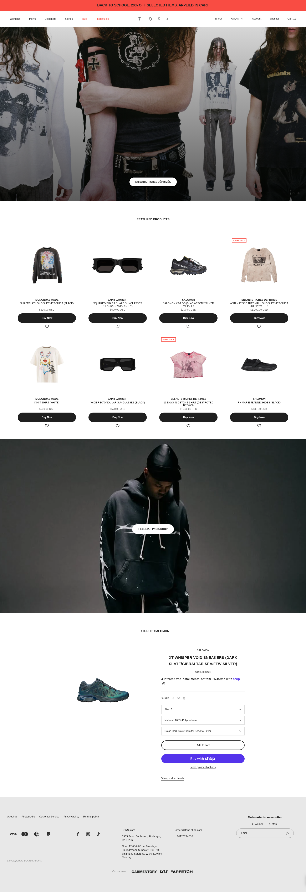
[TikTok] (98, 834)
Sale (84, 18)
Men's (32, 18)
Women (259, 824)
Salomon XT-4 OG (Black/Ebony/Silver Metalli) (188, 305)
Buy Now (47, 318)
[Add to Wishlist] (47, 326)
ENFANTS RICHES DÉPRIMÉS (153, 181)
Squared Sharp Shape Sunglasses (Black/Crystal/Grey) (117, 305)
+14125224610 (184, 836)
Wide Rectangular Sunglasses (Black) (118, 402)
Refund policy (91, 816)
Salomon (203, 650)
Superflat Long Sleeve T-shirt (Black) (47, 303)
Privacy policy (71, 816)
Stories (69, 18)
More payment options (203, 767)
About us (12, 816)
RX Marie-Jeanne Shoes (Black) (259, 402)
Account (256, 18)
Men (274, 824)
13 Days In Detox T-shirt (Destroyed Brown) (188, 404)
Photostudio (102, 18)
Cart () (291, 18)
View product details (172, 778)
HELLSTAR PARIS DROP (153, 529)
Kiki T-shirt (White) (46, 402)
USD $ (235, 18)
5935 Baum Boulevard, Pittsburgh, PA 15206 (141, 838)
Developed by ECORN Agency (24, 860)
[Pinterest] (184, 698)
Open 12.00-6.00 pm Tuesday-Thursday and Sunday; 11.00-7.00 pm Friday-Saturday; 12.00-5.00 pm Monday (142, 852)
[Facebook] (173, 698)
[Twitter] (178, 698)
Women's (15, 18)
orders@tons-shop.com (188, 830)
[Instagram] (88, 834)
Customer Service (49, 816)
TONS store (128, 830)
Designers (50, 18)
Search (218, 18)
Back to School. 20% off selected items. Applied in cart (153, 5)
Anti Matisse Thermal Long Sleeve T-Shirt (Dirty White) (259, 305)
